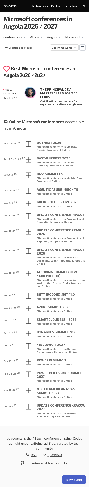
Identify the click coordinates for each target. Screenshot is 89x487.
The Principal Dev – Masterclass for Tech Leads (60, 93)
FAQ (84, 5)
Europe (52, 149)
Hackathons (71, 5)
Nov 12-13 (11, 215)
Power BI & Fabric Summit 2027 (59, 374)
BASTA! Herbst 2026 (53, 158)
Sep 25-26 (11, 143)
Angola (52, 37)
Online (65, 149)
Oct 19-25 (11, 190)
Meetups (56, 5)
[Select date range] (82, 47)
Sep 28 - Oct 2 (14, 158)
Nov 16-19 (11, 272)
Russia (41, 149)
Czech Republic (60, 260)
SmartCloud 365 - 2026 (57, 319)
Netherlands (45, 351)
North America (72, 282)
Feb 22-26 (11, 373)
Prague (71, 218)
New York (72, 279)
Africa (34, 37)
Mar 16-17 (11, 389)
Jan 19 (8, 345)
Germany (42, 165)
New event (74, 479)
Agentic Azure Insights (57, 189)
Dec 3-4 (10, 97)
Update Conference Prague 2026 (60, 232)
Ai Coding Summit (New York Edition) (57, 274)
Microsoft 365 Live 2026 (58, 202)
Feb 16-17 (10, 361)
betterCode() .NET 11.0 (56, 294)
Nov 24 (9, 320)
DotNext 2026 (49, 142)
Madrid (71, 178)
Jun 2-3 (9, 406)
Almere (71, 348)
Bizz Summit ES (50, 174)
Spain (80, 178)
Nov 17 (9, 295)
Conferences (39, 5)
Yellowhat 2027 (51, 344)
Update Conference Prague (60, 214)
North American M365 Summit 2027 (56, 391)
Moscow (71, 146)
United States (52, 282)
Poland (41, 416)
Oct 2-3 (10, 174)
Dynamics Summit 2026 (57, 332)
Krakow (71, 413)
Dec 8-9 (10, 332)
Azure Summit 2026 (54, 307)
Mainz (70, 162)
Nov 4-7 (10, 202)
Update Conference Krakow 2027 (61, 407)
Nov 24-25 (11, 307)
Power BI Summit (52, 360)
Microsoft (72, 37)
